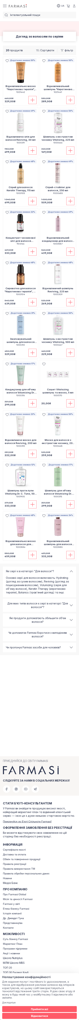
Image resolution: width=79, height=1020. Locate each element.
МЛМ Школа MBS (14, 962)
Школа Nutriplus (13, 958)
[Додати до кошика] (32, 100)
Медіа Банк (10, 883)
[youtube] (25, 789)
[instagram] (16, 789)
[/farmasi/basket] (68, 6)
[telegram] (35, 789)
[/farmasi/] (18, 6)
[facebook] (6, 789)
